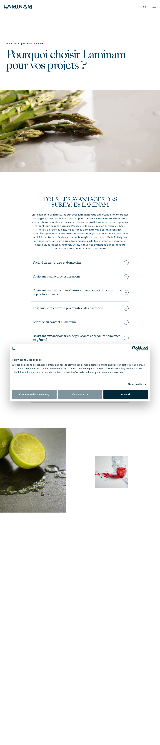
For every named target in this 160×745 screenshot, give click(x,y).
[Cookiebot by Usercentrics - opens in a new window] (134, 348)
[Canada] (42, 7)
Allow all (125, 394)
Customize (78, 394)
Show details (135, 384)
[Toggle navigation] (154, 7)
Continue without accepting (34, 394)
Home (9, 43)
